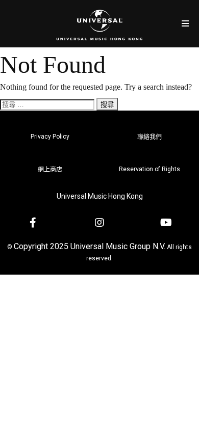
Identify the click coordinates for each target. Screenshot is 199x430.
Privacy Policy (50, 136)
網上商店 (50, 169)
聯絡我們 (149, 137)
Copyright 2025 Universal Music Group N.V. (89, 246)
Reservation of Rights (149, 169)
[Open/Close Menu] (185, 24)
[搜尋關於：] (48, 104)
